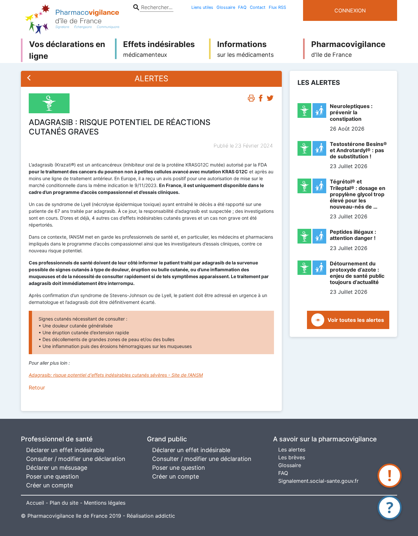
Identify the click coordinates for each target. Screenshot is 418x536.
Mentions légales (104, 502)
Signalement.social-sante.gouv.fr (318, 481)
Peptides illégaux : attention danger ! (353, 235)
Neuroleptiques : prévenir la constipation (351, 112)
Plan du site (64, 502)
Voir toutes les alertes (356, 320)
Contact (257, 7)
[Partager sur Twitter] (270, 99)
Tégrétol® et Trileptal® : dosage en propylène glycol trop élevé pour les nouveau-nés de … (357, 194)
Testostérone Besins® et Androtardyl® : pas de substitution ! (358, 150)
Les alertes (291, 449)
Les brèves (291, 457)
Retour (37, 387)
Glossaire (226, 7)
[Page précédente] (29, 79)
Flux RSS (277, 7)
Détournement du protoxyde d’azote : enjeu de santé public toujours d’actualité (357, 273)
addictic (165, 515)
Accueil (35, 502)
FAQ (242, 7)
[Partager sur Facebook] (261, 99)
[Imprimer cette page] (251, 99)
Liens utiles (202, 7)
